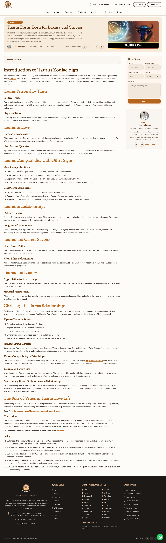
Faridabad (107, 496)
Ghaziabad (88, 496)
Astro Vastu (130, 490)
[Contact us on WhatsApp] (160, 537)
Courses (68, 12)
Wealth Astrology (132, 515)
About (57, 12)
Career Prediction (132, 501)
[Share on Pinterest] (101, 47)
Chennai (87, 515)
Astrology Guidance (133, 494)
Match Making (131, 497)
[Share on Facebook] (84, 47)
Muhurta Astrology (133, 512)
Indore (106, 505)
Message (131, 82)
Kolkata (106, 490)
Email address (149, 63)
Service (147, 72)
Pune (86, 518)
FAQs (56, 519)
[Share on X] (90, 47)
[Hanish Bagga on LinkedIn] (136, 144)
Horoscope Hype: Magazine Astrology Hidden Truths (37, 411)
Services (95, 12)
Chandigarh (108, 508)
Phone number (133, 72)
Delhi (86, 490)
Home (46, 12)
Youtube (60, 431)
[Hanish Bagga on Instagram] (142, 144)
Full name (131, 63)
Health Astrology (132, 504)
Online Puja (58, 504)
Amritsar (107, 512)
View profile (150, 144)
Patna (106, 515)
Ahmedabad (108, 518)
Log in (140, 4)
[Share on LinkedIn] (96, 47)
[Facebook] (147, 538)
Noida (86, 493)
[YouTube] (156, 538)
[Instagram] (151, 538)
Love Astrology (132, 508)
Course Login (155, 4)
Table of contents (62, 59)
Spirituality (58, 512)
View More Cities (90, 522)
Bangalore (87, 505)
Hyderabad (88, 512)
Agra (105, 502)
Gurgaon (87, 499)
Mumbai (86, 508)
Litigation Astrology (133, 519)
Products (82, 12)
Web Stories (58, 508)
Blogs (119, 12)
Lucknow (107, 493)
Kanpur (106, 499)
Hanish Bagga (19, 47)
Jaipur (86, 502)
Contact (108, 12)
